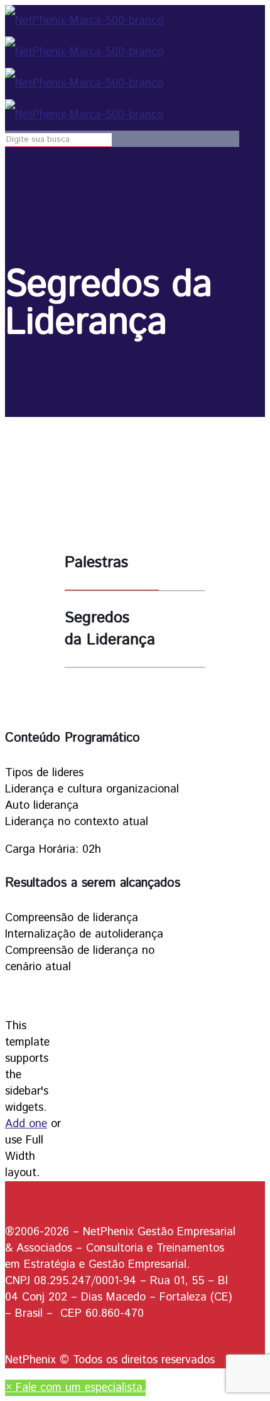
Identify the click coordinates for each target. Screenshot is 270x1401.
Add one (26, 1124)
